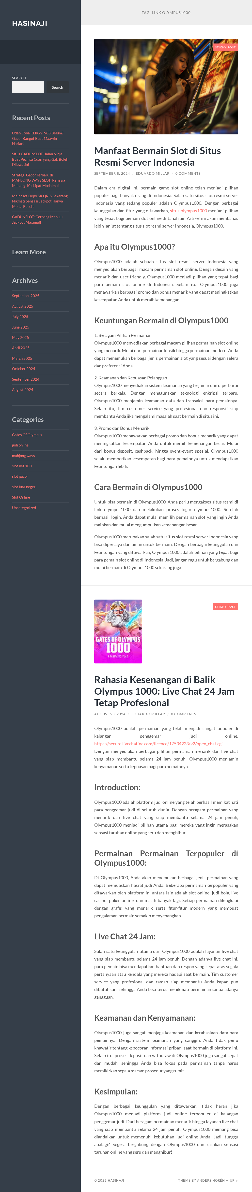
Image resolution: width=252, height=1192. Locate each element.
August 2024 (22, 389)
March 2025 (22, 358)
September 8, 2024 (112, 173)
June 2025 (20, 327)
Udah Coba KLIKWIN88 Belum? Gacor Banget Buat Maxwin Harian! (37, 138)
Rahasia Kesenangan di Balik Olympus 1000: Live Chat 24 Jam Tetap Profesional (164, 691)
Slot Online (21, 497)
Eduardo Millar (153, 173)
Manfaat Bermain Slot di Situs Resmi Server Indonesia (157, 156)
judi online (20, 445)
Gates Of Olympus (27, 434)
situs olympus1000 (188, 210)
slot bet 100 (22, 466)
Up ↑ (234, 1180)
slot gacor (20, 476)
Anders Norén (211, 1180)
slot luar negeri (24, 487)
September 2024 (25, 379)
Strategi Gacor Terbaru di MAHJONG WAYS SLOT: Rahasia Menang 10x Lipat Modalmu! (38, 180)
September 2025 (25, 295)
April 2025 (21, 347)
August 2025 (22, 306)
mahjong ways (23, 455)
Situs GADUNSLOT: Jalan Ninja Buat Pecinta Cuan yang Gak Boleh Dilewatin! (40, 159)
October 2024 (23, 368)
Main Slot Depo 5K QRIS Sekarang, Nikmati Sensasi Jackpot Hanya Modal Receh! (40, 201)
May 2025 (20, 337)
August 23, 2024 (110, 714)
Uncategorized (24, 507)
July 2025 (20, 316)
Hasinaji (29, 23)
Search (19, 78)
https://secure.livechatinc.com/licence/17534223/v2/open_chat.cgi (158, 743)
